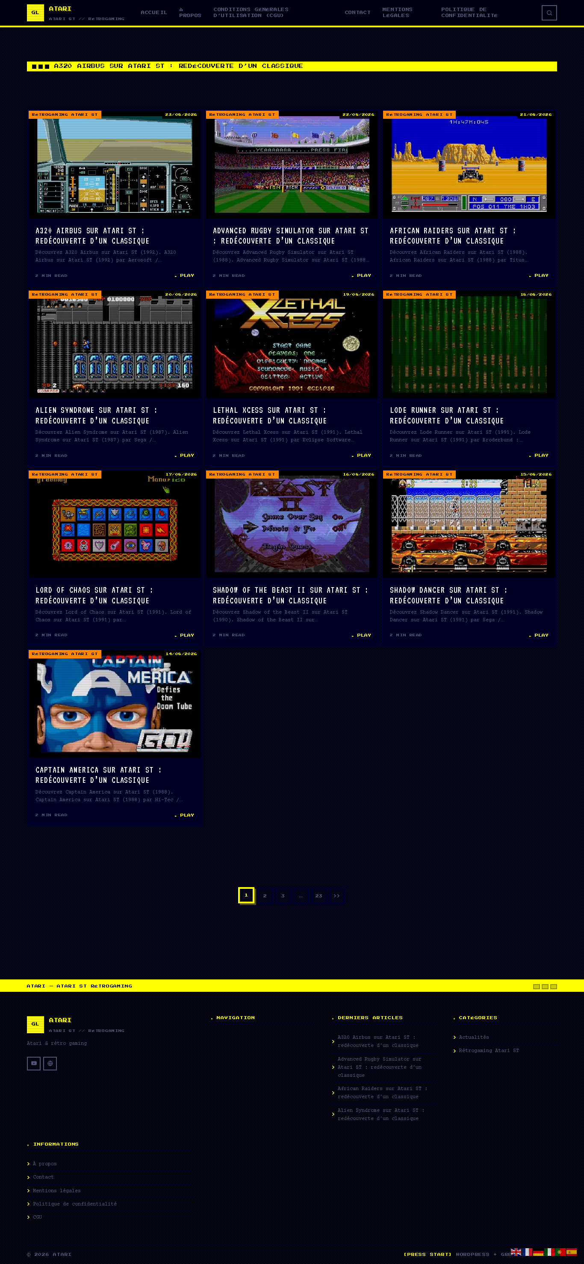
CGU (37, 1217)
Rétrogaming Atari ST (65, 114)
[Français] (527, 1251)
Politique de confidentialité (470, 13)
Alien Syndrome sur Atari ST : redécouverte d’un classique (381, 1115)
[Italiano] (549, 1251)
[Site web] (50, 1063)
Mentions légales (398, 13)
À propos (191, 13)
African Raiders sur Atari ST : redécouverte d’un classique (383, 1093)
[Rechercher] (549, 13)
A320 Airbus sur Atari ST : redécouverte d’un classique (378, 1042)
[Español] (572, 1251)
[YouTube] (34, 1063)
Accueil (154, 13)
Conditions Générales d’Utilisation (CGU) (251, 13)
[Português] (560, 1251)
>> (336, 896)
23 (319, 896)
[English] (516, 1251)
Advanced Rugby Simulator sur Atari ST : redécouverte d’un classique (380, 1068)
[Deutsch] (538, 1251)
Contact (358, 13)
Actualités (474, 1038)
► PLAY (184, 275)
